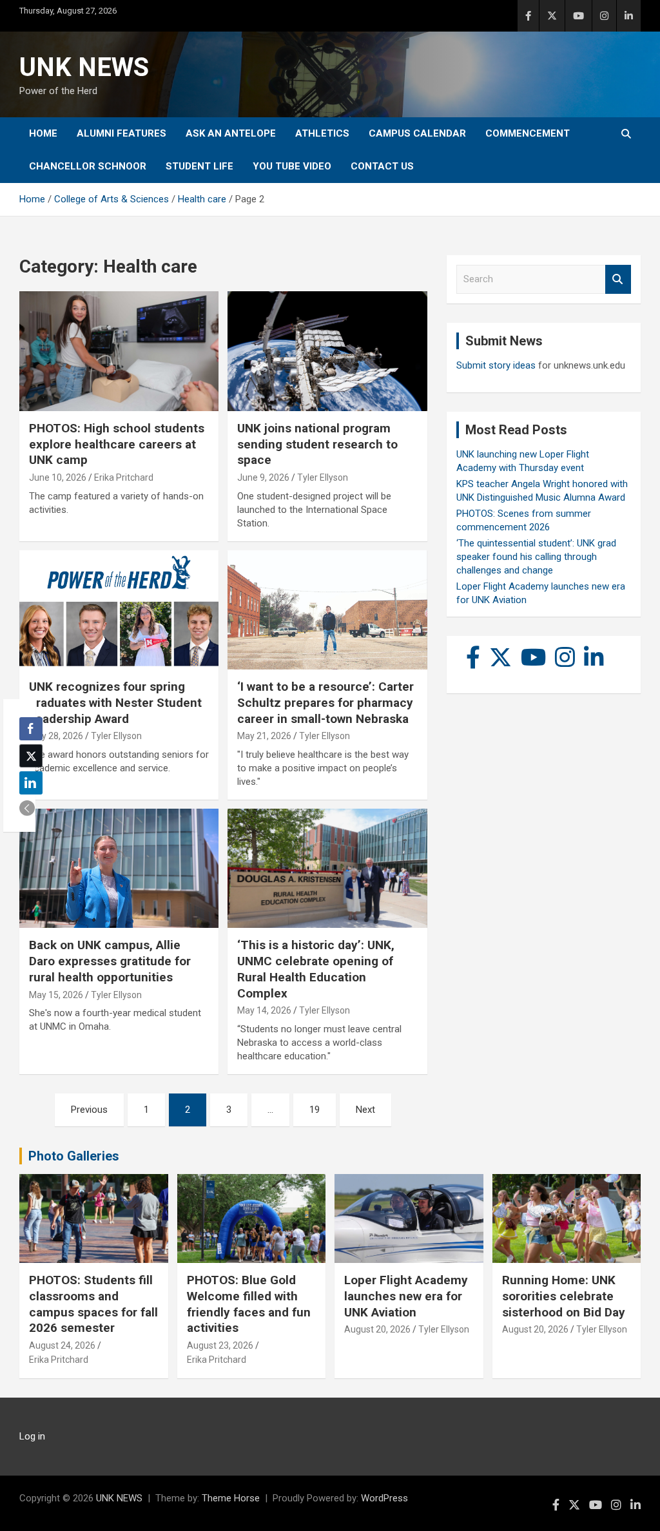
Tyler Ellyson (322, 477)
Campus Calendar (417, 133)
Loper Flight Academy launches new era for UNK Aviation (406, 1296)
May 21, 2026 (264, 736)
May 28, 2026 (56, 736)
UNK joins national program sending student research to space (317, 444)
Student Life (199, 166)
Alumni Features (121, 133)
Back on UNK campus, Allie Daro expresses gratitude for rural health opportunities (110, 961)
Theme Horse (231, 1498)
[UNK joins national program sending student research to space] (327, 351)
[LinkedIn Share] (31, 782)
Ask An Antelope (231, 133)
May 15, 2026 (56, 995)
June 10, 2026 (57, 477)
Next (365, 1109)
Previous (89, 1109)
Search (618, 279)
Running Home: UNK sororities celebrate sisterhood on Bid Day (563, 1296)
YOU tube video (292, 166)
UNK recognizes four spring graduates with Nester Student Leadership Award (115, 702)
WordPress (384, 1498)
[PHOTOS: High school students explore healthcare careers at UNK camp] (119, 351)
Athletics (322, 133)
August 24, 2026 (62, 1345)
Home (43, 133)
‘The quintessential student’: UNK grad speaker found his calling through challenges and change (536, 556)
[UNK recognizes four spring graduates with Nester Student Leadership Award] (119, 610)
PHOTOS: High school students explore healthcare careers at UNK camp (116, 444)
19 (314, 1109)
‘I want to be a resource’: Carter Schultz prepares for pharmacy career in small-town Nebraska (325, 702)
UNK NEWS (84, 67)
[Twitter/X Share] (31, 755)
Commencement (527, 133)
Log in (32, 1436)
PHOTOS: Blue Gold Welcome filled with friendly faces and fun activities (249, 1304)
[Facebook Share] (31, 728)
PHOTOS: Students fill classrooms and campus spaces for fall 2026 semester (93, 1304)
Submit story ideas (496, 365)
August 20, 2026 (377, 1329)
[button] (27, 808)
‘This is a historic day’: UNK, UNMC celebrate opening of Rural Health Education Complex (315, 969)
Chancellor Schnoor (87, 166)
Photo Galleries (73, 1156)
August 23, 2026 (220, 1345)
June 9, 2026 (263, 477)
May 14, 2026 (264, 1010)
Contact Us (382, 166)
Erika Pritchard (123, 477)
